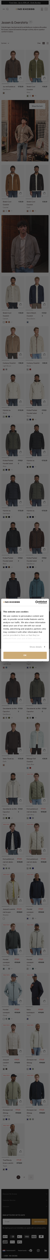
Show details (36, 647)
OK (25, 655)
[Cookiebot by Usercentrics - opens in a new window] (35, 602)
